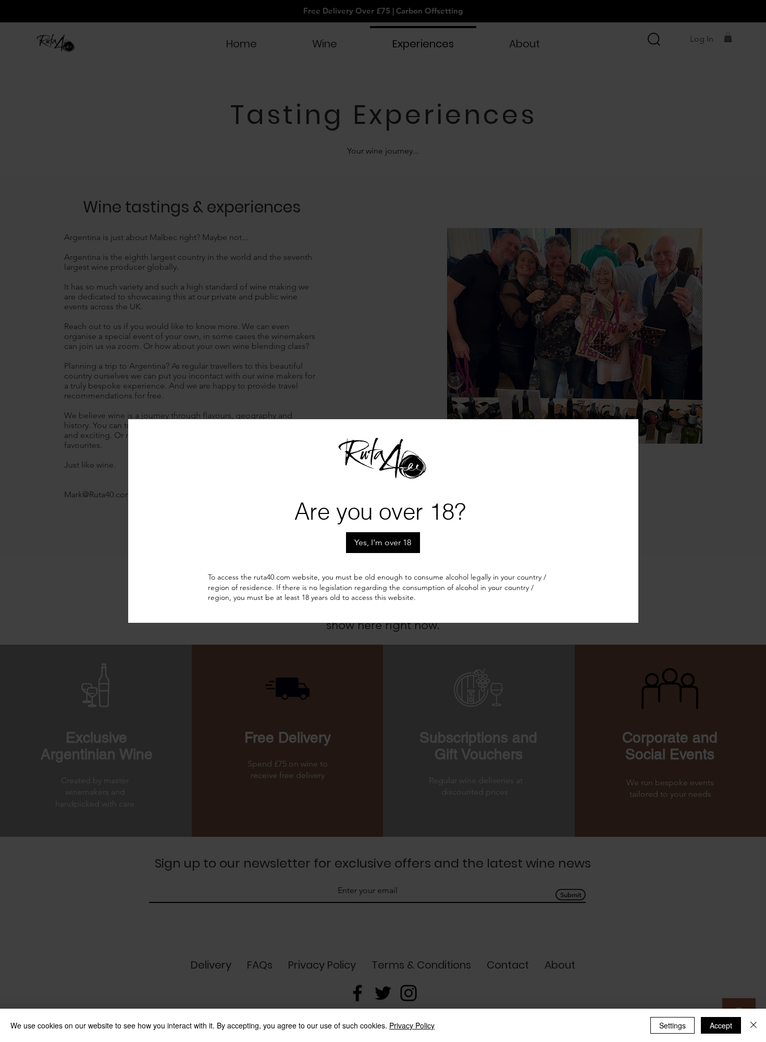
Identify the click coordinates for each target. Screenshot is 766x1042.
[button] (383, 542)
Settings (672, 1025)
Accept (721, 1025)
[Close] (753, 1025)
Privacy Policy (412, 1025)
